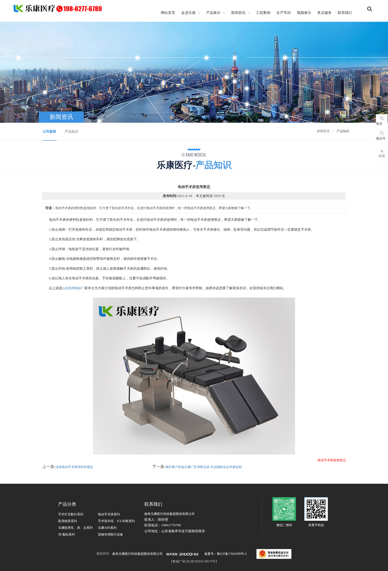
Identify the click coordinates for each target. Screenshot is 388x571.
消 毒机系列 (66, 534)
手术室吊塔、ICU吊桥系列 (116, 521)
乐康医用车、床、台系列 (75, 527)
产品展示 (213, 13)
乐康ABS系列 (107, 527)
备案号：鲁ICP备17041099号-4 (225, 554)
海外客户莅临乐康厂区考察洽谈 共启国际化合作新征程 (203, 467)
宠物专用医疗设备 (110, 534)
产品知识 (71, 131)
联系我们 (345, 13)
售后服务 (324, 13)
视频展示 (304, 13)
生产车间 (283, 13)
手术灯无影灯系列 (70, 514)
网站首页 (168, 13)
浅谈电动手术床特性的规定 (74, 467)
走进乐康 (188, 13)
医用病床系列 (67, 521)
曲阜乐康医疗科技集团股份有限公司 (137, 554)
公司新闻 (49, 131)
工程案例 (263, 13)
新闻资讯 (238, 13)
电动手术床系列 (109, 514)
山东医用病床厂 (73, 288)
